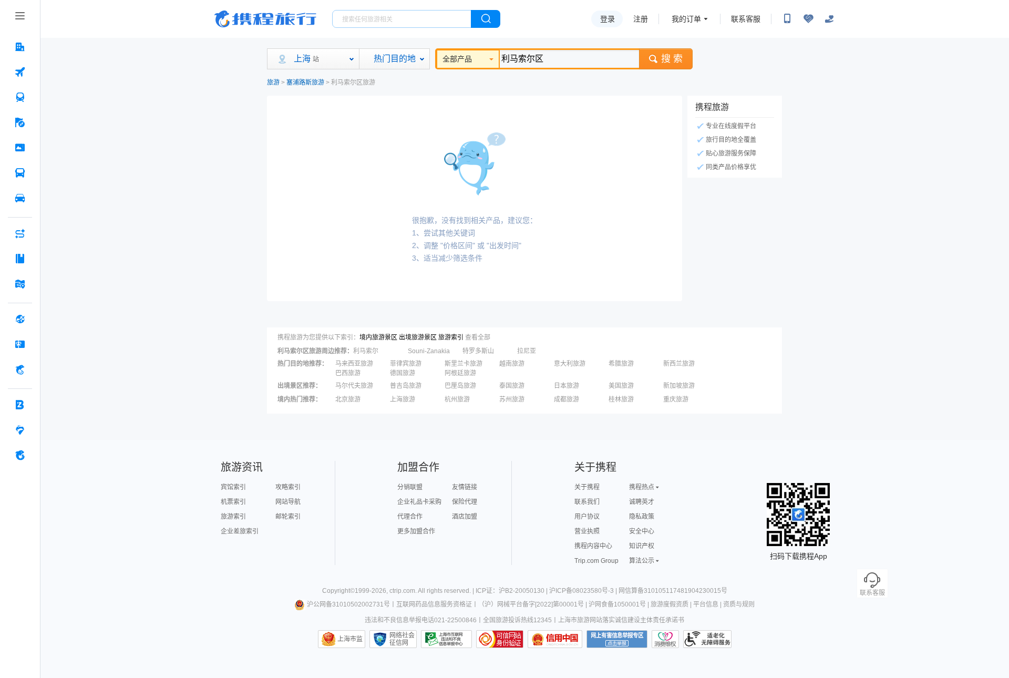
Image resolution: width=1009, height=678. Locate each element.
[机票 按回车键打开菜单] (20, 72)
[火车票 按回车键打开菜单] (20, 97)
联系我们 (587, 502)
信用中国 (555, 639)
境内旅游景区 (378, 337)
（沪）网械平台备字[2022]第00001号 (531, 604)
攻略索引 (288, 487)
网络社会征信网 (402, 639)
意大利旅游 (569, 363)
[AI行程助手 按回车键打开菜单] (20, 233)
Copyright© (338, 590)
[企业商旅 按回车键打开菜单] (20, 405)
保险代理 (464, 502)
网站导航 (288, 502)
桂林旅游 (621, 399)
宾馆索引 (233, 487)
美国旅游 (621, 385)
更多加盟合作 (416, 531)
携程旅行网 (265, 19)
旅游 (273, 82)
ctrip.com (402, 590)
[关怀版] (829, 19)
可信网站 (499, 639)
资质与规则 (739, 604)
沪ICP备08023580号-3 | (584, 590)
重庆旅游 (675, 399)
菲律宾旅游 (405, 363)
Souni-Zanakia (429, 351)
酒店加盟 (464, 516)
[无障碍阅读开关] (808, 19)
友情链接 (464, 487)
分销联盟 (410, 487)
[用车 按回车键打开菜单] (20, 198)
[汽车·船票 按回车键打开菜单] (20, 173)
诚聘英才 (641, 502)
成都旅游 (566, 399)
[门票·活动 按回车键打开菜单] (20, 148)
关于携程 (587, 487)
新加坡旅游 (679, 385)
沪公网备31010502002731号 (348, 604)
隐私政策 (641, 516)
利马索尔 (365, 351)
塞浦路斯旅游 (305, 82)
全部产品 (457, 59)
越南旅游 (511, 363)
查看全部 (477, 337)
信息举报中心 (446, 639)
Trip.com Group (596, 560)
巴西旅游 (348, 373)
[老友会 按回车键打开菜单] (20, 430)
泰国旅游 (511, 385)
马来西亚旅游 (354, 363)
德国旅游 (402, 373)
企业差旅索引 (240, 531)
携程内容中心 (593, 546)
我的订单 (686, 19)
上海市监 (350, 639)
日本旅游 (566, 385)
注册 (640, 19)
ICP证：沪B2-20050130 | (512, 590)
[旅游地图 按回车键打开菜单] (20, 284)
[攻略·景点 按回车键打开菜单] (20, 259)
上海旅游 (402, 399)
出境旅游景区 (418, 337)
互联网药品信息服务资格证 (434, 604)
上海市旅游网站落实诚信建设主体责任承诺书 (621, 620)
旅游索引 (451, 337)
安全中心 (641, 531)
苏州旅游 (511, 399)
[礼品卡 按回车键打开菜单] (20, 344)
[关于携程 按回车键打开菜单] (20, 455)
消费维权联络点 (665, 639)
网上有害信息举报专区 (616, 639)
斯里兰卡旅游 (463, 363)
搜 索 (672, 59)
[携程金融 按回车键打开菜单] (20, 369)
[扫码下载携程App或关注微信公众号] (787, 19)
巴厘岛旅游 (460, 385)
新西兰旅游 (679, 363)
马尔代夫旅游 (354, 385)
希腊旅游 (621, 363)
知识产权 (641, 546)
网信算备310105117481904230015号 (673, 590)
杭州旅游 (457, 399)
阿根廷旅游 (460, 373)
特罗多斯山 (478, 351)
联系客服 (745, 19)
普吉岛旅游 (405, 385)
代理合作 (410, 516)
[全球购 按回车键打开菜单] (20, 319)
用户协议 (587, 516)
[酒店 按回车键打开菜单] (20, 47)
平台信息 (705, 604)
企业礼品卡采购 (419, 502)
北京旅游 (348, 399)
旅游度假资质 (669, 604)
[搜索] (485, 19)
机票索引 (233, 502)
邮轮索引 (288, 516)
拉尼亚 (526, 351)
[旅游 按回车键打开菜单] (20, 122)
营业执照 (587, 531)
